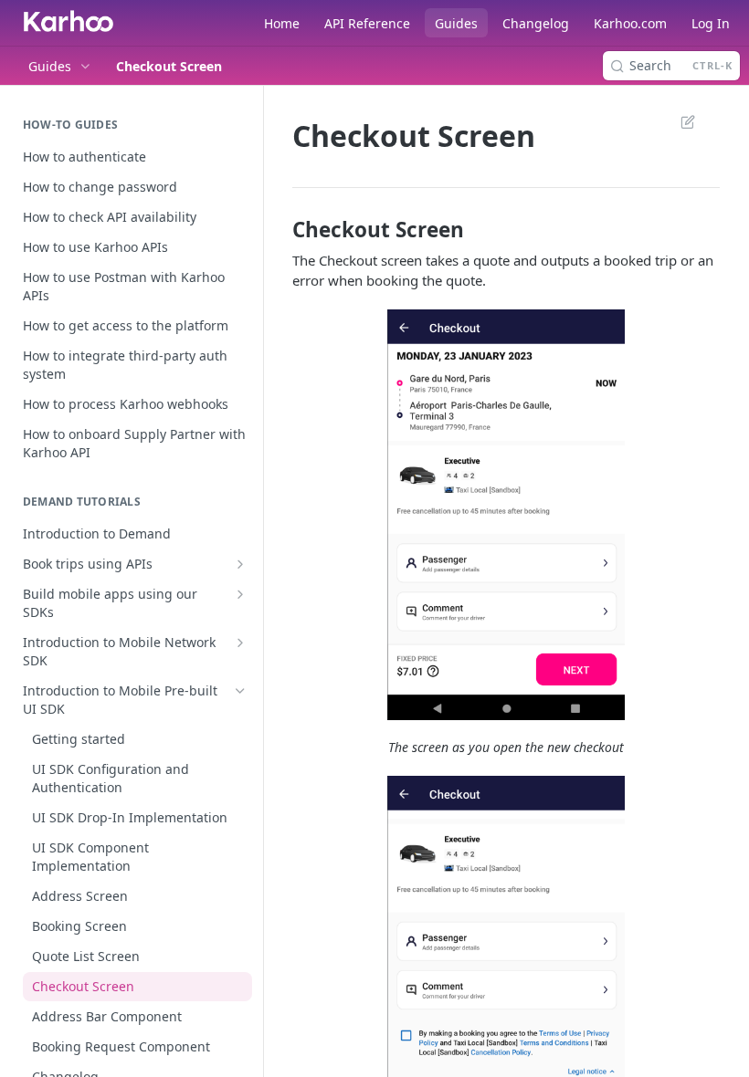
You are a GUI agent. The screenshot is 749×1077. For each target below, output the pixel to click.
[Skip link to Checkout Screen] (280, 230)
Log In (710, 23)
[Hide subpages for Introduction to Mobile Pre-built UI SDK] (240, 691)
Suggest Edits (679, 121)
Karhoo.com (630, 23)
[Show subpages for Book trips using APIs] (240, 564)
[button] (506, 514)
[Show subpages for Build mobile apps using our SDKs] (240, 594)
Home (282, 23)
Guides (456, 23)
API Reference (367, 23)
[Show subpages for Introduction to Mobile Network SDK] (240, 642)
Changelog (535, 23)
